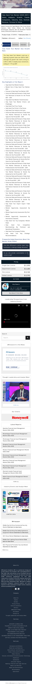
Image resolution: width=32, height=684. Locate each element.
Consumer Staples (16, 661)
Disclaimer (16, 611)
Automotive (16, 659)
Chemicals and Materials (16, 648)
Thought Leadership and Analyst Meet (16, 615)
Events (16, 599)
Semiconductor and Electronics (16, 650)
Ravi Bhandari (27, 38)
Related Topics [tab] (23, 44)
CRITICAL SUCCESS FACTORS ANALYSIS (16, 637)
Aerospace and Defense (16, 646)
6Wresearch (12, 683)
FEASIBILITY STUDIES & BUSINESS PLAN (16, 625)
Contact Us (16, 613)
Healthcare (16, 657)
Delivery (16, 607)
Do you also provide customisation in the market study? (16, 254)
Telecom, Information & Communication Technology (16, 655)
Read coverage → (12, 367)
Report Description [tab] (6, 44)
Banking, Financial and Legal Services (16, 663)
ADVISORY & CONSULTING (16, 624)
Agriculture (16, 671)
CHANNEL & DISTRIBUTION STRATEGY (16, 629)
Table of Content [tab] (15, 44)
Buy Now (16, 279)
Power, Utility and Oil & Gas (16, 652)
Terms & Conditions (16, 605)
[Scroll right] (30, 45)
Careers (16, 601)
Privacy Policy (16, 603)
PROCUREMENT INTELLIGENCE (16, 631)
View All (16, 405)
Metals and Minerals (16, 665)
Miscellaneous (16, 669)
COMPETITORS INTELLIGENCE (16, 627)
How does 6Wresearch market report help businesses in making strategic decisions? (16, 246)
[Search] (26, 2)
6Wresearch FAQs (16, 609)
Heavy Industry (16, 653)
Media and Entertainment (16, 667)
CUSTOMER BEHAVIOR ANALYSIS (16, 633)
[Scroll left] (2, 45)
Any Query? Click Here (16, 293)
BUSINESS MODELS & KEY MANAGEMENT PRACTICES (16, 635)
